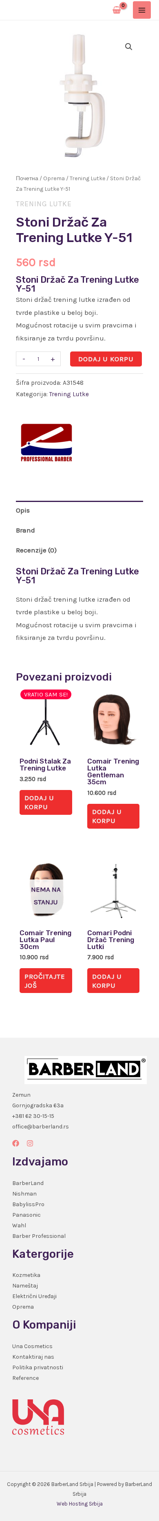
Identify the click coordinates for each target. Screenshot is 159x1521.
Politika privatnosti (37, 1367)
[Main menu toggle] (142, 10)
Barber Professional (39, 1236)
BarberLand (28, 1183)
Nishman (24, 1193)
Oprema (54, 178)
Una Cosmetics (32, 1346)
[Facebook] (15, 1143)
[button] (128, 46)
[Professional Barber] (46, 442)
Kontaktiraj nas (33, 1356)
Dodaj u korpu (106, 359)
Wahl (19, 1225)
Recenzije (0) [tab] (36, 550)
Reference (25, 1378)
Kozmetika (26, 1275)
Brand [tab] (25, 530)
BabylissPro (28, 1204)
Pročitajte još (44, 980)
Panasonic (26, 1214)
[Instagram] (29, 1143)
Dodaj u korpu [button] (39, 802)
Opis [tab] (23, 510)
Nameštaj (25, 1285)
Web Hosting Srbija (80, 1504)
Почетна (27, 178)
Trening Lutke (87, 178)
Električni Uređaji (34, 1296)
